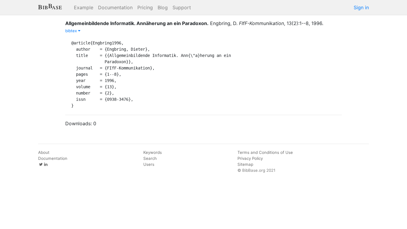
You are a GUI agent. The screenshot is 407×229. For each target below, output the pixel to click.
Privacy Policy (250, 158)
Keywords (152, 152)
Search (150, 158)
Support (182, 7)
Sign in (361, 7)
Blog (163, 7)
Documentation (115, 7)
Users (148, 164)
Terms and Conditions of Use (265, 152)
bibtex (71, 30)
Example (83, 7)
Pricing (145, 7)
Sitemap (245, 164)
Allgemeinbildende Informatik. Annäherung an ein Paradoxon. (137, 23)
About (43, 152)
